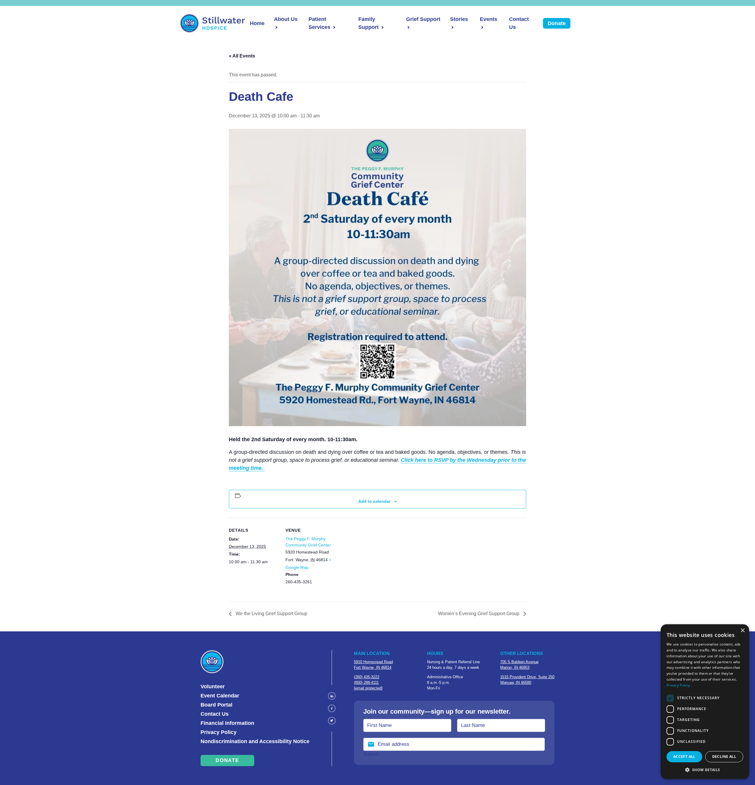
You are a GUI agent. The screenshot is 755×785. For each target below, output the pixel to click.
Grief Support (423, 19)
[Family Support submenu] (382, 27)
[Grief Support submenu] (408, 27)
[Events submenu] (481, 27)
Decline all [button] (724, 756)
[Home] (212, 23)
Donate (557, 23)
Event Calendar (220, 696)
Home (257, 23)
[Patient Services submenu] (333, 27)
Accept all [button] (684, 756)
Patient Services (319, 23)
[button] (705, 769)
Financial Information (227, 723)
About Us (286, 19)
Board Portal (216, 705)
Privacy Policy (219, 732)
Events (488, 19)
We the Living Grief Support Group (270, 613)
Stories (459, 19)
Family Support (368, 23)
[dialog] (705, 701)
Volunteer (213, 686)
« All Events (242, 55)
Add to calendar (374, 501)
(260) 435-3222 (366, 677)
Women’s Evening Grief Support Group (479, 613)
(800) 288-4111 (366, 682)
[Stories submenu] (452, 27)
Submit (370, 754)
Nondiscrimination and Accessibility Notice (255, 741)
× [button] (742, 630)
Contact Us (519, 23)
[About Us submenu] (276, 27)
